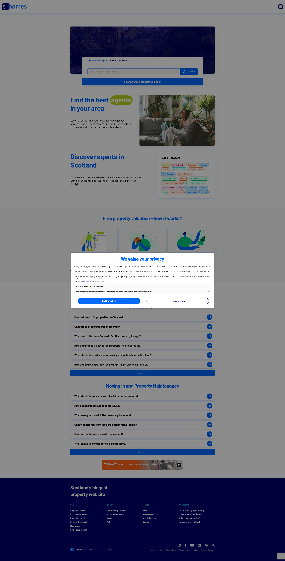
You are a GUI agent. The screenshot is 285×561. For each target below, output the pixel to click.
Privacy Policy (88, 281)
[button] (142, 286)
